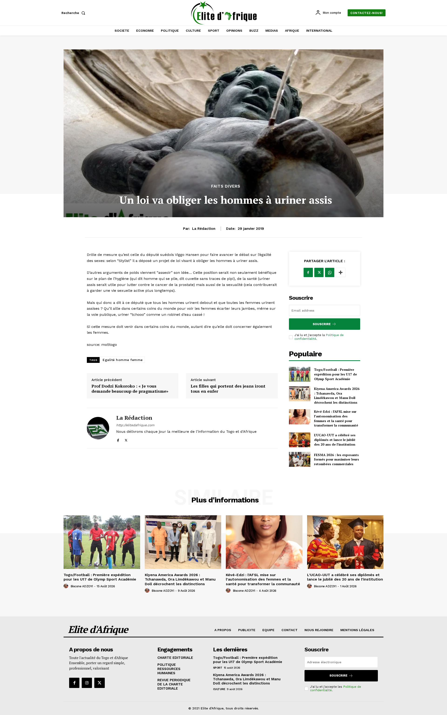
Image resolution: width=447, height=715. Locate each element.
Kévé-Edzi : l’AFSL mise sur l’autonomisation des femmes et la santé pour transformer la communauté (336, 418)
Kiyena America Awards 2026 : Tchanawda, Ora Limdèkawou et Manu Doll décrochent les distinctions (336, 395)
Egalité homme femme (123, 360)
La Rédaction (203, 229)
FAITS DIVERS (225, 186)
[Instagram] (87, 683)
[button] (74, 13)
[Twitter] (126, 439)
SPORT (217, 667)
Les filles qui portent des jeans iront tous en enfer (228, 389)
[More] (340, 272)
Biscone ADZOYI (82, 586)
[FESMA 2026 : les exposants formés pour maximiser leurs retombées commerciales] (299, 459)
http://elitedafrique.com (135, 425)
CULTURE (219, 689)
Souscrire (322, 324)
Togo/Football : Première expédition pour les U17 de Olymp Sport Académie (335, 374)
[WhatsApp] (329, 272)
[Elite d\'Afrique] (224, 12)
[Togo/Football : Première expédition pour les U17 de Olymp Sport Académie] (299, 374)
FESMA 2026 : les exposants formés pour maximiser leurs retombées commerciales (336, 459)
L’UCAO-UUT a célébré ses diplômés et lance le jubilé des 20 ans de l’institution (335, 439)
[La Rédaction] (98, 428)
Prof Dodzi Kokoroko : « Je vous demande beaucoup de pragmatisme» (129, 389)
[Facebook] (118, 439)
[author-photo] (67, 586)
